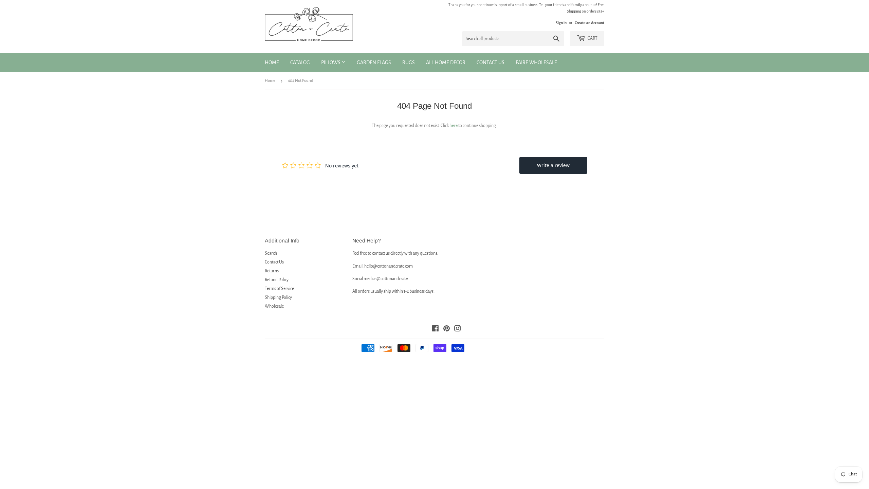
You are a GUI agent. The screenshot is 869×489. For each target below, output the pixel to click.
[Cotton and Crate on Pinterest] (446, 329)
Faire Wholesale (536, 62)
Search (271, 253)
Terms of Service (279, 288)
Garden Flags (374, 62)
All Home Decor (445, 62)
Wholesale (274, 306)
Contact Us (490, 62)
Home (272, 62)
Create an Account (589, 23)
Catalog (300, 62)
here (453, 125)
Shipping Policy (278, 297)
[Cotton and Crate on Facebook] (435, 329)
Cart (592, 38)
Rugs (408, 62)
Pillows (331, 62)
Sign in (561, 23)
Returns (272, 271)
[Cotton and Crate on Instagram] (457, 329)
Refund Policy (277, 279)
